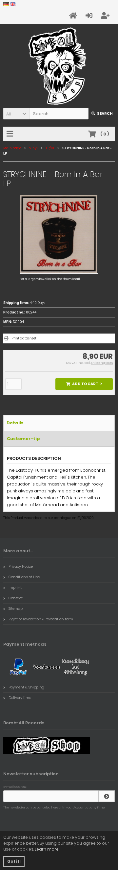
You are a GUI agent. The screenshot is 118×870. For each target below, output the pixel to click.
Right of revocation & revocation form (41, 619)
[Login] (106, 796)
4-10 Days (37, 302)
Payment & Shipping (26, 687)
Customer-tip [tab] (23, 438)
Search (101, 113)
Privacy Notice (21, 566)
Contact (16, 598)
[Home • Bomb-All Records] (59, 66)
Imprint (15, 587)
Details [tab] (15, 423)
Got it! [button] (14, 861)
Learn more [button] (47, 849)
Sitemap (16, 608)
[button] (16, 113)
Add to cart (84, 384)
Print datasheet (23, 338)
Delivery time (20, 697)
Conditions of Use (24, 577)
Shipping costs (102, 363)
